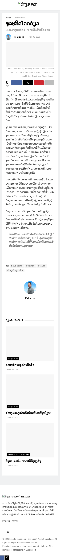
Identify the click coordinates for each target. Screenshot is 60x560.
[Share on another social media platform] (49, 82)
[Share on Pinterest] (39, 82)
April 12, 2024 (12, 369)
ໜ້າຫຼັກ (8, 18)
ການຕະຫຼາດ (16, 266)
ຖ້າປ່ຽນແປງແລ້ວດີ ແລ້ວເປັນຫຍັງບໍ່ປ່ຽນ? (28, 413)
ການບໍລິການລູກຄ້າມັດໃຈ (20, 365)
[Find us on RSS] (16, 532)
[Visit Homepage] (30, 5)
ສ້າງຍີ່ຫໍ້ (41, 266)
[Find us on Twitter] (8, 532)
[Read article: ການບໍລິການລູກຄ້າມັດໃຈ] (30, 343)
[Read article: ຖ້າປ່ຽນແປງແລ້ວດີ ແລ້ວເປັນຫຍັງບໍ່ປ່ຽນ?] (30, 391)
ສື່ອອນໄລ (30, 266)
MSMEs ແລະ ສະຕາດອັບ (18, 454)
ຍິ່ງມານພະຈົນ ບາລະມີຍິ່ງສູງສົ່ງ (23, 461)
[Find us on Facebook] (3, 532)
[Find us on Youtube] (12, 532)
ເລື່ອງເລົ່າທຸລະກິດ (15, 270)
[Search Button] (56, 5)
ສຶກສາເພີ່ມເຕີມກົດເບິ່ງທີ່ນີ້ (42, 514)
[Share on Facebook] (16, 82)
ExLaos (20, 37)
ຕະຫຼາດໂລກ (20, 18)
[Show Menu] (3, 5)
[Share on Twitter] (28, 82)
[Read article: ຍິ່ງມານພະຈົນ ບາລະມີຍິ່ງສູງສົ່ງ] (30, 440)
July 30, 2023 (34, 37)
